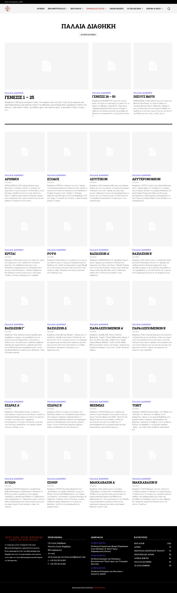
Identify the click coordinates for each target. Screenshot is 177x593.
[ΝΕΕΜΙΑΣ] (110, 378)
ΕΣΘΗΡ (52, 482)
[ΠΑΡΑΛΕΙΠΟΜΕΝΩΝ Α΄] (110, 301)
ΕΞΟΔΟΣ (53, 179)
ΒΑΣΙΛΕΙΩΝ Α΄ (100, 254)
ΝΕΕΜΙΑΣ (97, 405)
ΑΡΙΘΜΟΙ (12, 179)
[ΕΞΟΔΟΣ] (67, 152)
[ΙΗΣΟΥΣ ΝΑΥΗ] (152, 66)
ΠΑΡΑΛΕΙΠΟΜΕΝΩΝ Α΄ (107, 328)
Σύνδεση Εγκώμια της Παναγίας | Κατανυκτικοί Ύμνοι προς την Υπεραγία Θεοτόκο (109, 561)
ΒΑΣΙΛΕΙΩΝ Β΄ (142, 254)
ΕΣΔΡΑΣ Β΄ (54, 405)
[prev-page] (6, 512)
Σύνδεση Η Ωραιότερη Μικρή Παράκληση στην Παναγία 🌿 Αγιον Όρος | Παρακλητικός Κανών (109, 549)
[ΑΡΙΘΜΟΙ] (25, 152)
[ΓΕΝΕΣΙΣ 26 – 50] (111, 66)
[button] (168, 8)
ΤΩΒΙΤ (136, 405)
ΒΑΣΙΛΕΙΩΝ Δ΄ (57, 328)
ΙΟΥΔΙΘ (10, 482)
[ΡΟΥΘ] (67, 226)
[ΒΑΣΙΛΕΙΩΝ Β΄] (152, 226)
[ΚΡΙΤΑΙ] (25, 226)
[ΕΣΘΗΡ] (67, 455)
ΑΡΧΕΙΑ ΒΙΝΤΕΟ (98, 543)
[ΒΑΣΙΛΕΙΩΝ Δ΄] (67, 301)
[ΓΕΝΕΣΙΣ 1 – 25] (46, 66)
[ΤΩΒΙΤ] (152, 378)
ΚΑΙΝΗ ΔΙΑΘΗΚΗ (88, 34)
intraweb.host (99, 587)
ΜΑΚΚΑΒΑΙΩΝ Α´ (103, 482)
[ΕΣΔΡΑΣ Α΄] (25, 378)
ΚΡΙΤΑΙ (10, 254)
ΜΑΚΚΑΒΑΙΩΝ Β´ (145, 482)
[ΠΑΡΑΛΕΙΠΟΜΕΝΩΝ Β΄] (152, 301)
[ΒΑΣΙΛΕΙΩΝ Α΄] (110, 226)
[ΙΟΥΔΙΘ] (25, 455)
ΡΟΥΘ (51, 254)
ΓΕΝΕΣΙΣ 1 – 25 (19, 97)
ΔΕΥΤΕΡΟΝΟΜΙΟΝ (146, 179)
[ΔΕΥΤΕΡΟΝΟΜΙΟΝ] (152, 152)
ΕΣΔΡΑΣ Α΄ (12, 405)
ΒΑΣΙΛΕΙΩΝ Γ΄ (15, 328)
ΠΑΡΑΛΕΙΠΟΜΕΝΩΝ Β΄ (149, 328)
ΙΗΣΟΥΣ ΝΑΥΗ (144, 96)
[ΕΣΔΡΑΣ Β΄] (67, 378)
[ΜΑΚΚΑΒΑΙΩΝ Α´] (110, 455)
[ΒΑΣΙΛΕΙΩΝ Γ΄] (25, 301)
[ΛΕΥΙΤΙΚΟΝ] (110, 152)
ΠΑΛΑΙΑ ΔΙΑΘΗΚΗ (14, 93)
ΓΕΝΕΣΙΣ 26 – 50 (103, 96)
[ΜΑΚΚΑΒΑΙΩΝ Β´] (152, 455)
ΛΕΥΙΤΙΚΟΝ (98, 179)
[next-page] (170, 512)
